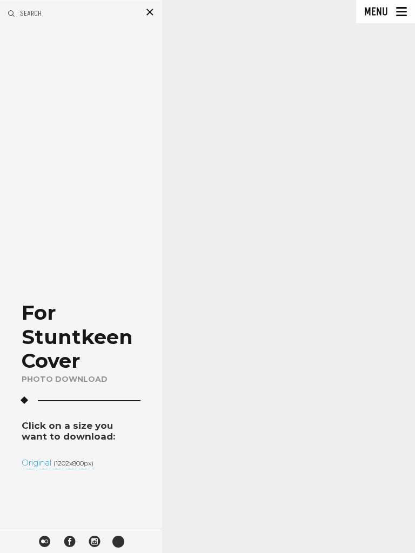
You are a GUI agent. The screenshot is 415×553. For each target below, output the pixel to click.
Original (57, 463)
